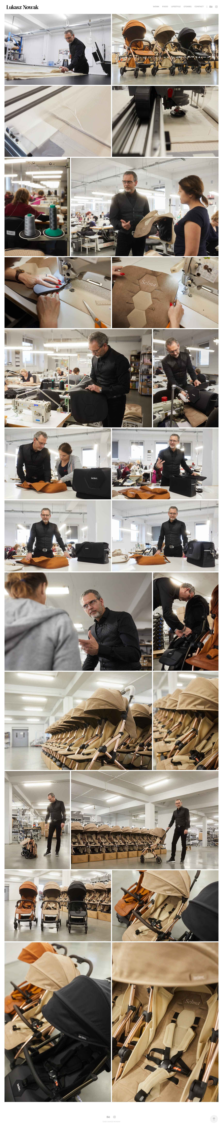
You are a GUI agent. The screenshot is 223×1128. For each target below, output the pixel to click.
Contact (199, 6)
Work (156, 6)
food (165, 6)
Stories (188, 6)
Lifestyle (176, 6)
